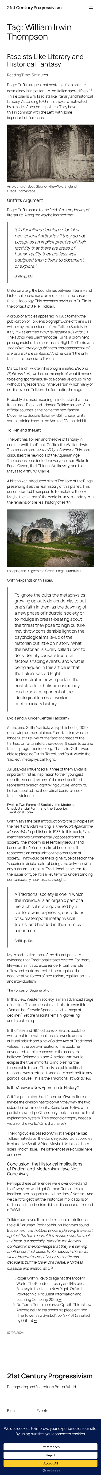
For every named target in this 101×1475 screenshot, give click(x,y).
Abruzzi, (75, 1240)
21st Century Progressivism (34, 7)
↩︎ (60, 1299)
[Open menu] (91, 8)
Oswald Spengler (41, 1009)
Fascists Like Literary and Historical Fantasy (45, 60)
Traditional (55, 868)
